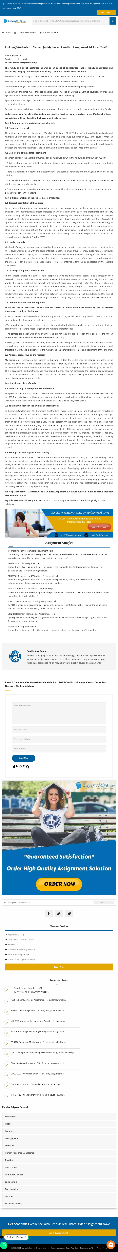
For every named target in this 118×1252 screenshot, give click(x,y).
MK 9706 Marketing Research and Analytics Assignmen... (38, 1021)
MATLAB (9, 1196)
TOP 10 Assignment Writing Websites (32, 991)
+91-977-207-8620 (50, 33)
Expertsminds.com (27, 1248)
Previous (9, 59)
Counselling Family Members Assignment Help (30, 550)
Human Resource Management (20, 1152)
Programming (11, 1189)
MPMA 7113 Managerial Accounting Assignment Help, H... (38, 1010)
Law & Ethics (11, 1167)
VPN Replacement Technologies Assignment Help (31, 613)
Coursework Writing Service (21, 939)
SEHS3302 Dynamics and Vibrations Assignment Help (33, 576)
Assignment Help (16, 934)
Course (17, 55)
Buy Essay (13, 944)
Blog (93, 1248)
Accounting (10, 1116)
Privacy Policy (102, 1248)
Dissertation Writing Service (21, 949)
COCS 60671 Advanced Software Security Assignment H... (38, 1073)
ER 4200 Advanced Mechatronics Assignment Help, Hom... (38, 1042)
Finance (9, 1123)
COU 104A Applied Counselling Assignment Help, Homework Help (42, 1052)
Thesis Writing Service (18, 954)
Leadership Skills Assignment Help (24, 563)
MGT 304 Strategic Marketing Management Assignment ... (38, 1031)
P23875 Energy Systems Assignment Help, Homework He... (38, 999)
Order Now (59, 967)
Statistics (9, 1145)
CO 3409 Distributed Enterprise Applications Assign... (36, 1084)
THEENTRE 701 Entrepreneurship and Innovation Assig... (38, 1094)
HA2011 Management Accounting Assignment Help (32, 601)
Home (8, 32)
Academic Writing (13, 1203)
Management (11, 1138)
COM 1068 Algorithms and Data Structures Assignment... (38, 1063)
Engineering (11, 1181)
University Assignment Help (21, 959)
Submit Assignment (27, 32)
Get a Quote (106, 12)
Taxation (9, 1160)
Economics (10, 1131)
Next (24, 59)
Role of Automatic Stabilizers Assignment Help (30, 588)
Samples (87, 1248)
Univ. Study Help (77, 1248)
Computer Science (14, 1174)
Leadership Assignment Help (22, 626)
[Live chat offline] (110, 1244)
